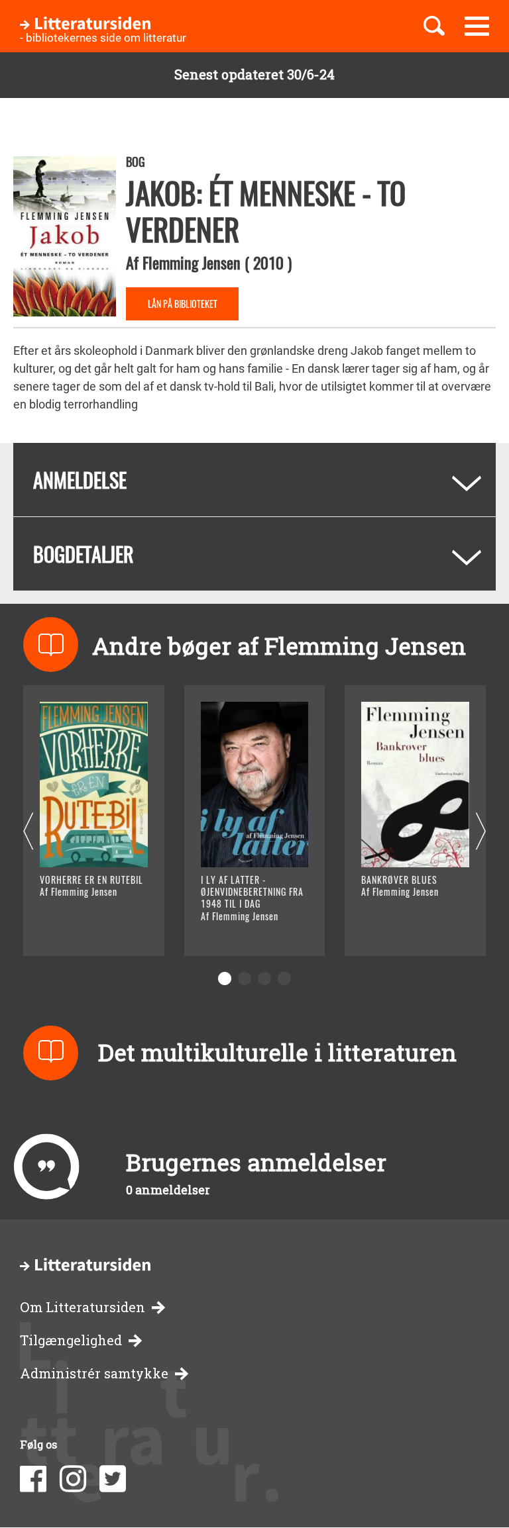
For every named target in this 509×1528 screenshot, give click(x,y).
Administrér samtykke (94, 1373)
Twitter (112, 1479)
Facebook (33, 1479)
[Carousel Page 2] (244, 978)
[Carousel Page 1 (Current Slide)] (224, 978)
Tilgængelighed (71, 1340)
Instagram (73, 1479)
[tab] (254, 479)
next (481, 832)
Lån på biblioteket (182, 303)
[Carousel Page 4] (284, 978)
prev (28, 832)
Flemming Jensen (191, 262)
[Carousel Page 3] (264, 978)
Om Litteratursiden (82, 1307)
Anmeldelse (80, 480)
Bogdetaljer (83, 554)
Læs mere (83, 929)
